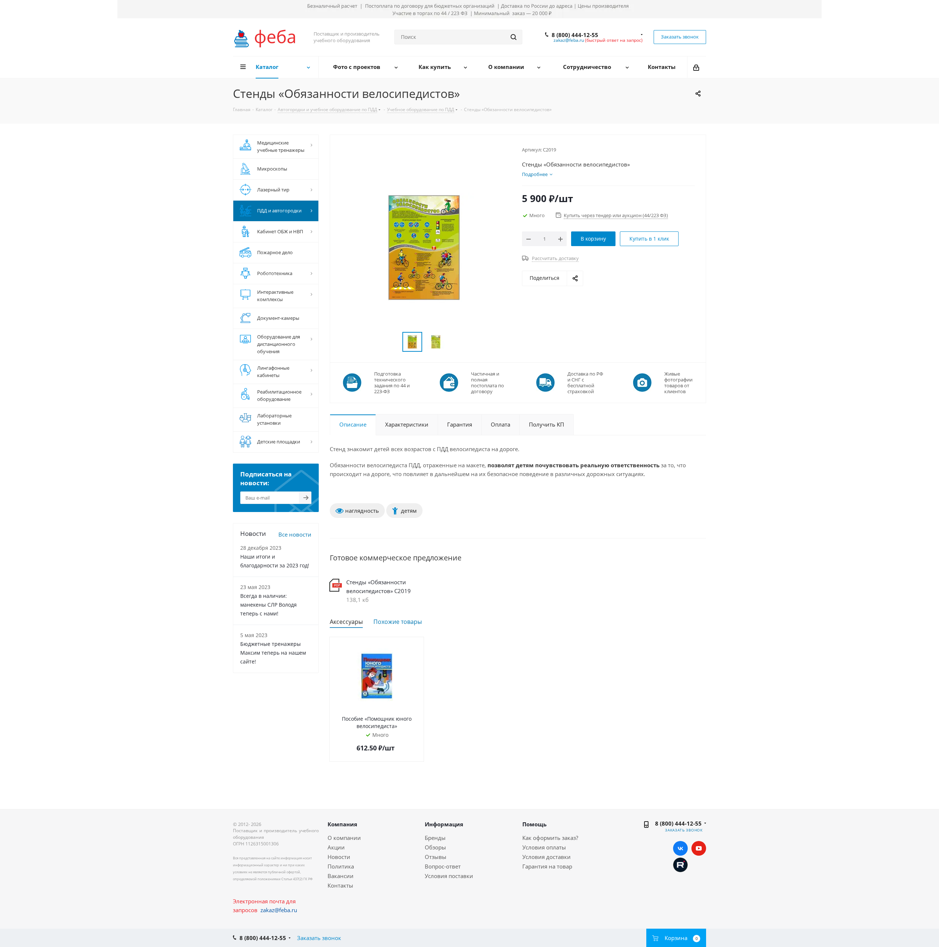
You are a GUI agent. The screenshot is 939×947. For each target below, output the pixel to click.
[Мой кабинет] (696, 67)
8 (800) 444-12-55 (575, 35)
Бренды (435, 837)
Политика (341, 866)
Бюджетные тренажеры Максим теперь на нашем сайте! (273, 652)
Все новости (294, 534)
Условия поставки (449, 876)
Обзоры (435, 847)
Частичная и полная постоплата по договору (487, 382)
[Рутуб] (680, 864)
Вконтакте (680, 848)
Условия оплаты (544, 847)
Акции (336, 847)
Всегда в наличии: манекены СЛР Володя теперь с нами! (268, 604)
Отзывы (435, 856)
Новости (339, 856)
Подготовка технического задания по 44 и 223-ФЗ (392, 382)
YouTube (698, 848)
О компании (344, 837)
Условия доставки (546, 856)
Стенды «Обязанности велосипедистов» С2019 (378, 586)
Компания (342, 824)
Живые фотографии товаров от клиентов (678, 382)
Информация (444, 824)
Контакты (340, 885)
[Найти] (513, 37)
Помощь (534, 824)
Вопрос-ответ (443, 866)
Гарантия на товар (547, 866)
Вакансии (341, 876)
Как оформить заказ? (550, 837)
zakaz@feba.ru (568, 40)
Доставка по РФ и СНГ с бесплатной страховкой (585, 382)
